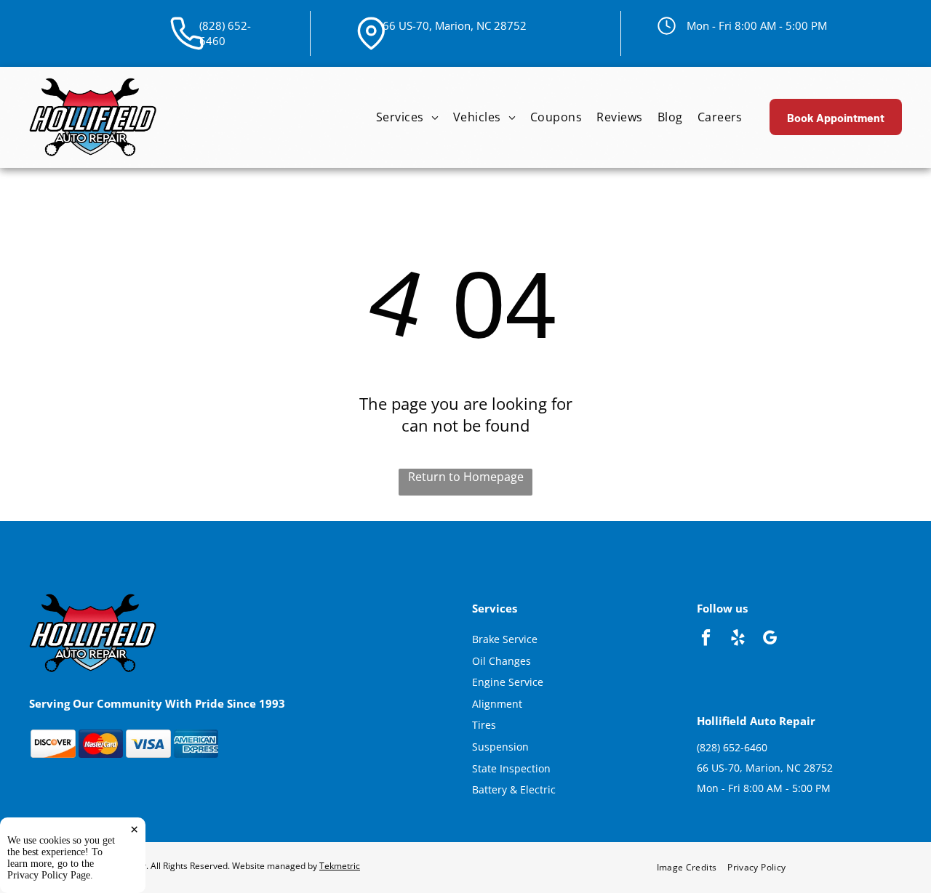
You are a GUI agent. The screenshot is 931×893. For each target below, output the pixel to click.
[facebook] (706, 639)
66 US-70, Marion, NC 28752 (455, 25)
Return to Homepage (466, 477)
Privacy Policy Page (48, 875)
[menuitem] (407, 117)
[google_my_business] (770, 639)
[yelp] (738, 639)
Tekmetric (339, 866)
